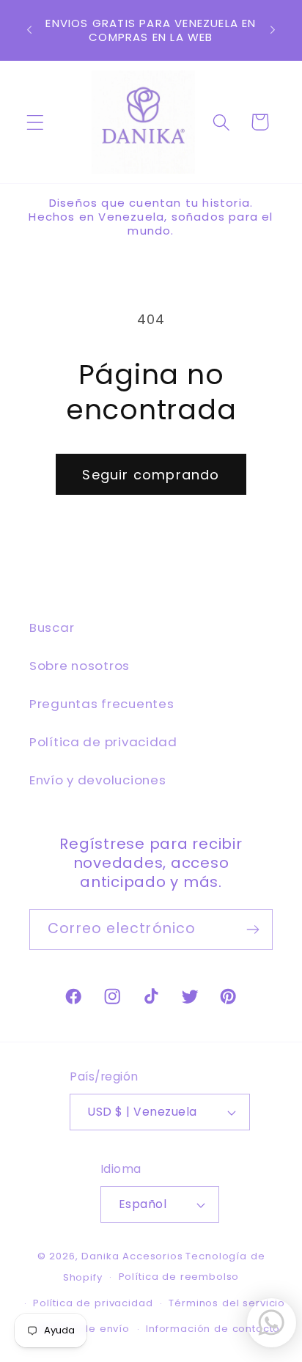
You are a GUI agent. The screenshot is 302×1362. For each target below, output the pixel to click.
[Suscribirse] (252, 929)
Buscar (51, 627)
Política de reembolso (179, 1277)
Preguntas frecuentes (101, 704)
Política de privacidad (103, 742)
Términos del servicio (227, 1303)
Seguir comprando (150, 474)
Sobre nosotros (79, 665)
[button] (35, 122)
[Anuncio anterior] (29, 30)
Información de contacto (213, 1329)
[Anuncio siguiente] (273, 30)
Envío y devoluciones (97, 780)
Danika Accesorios (132, 1256)
